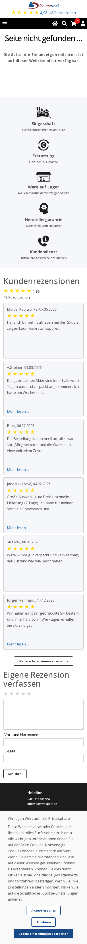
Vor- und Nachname (21, 734)
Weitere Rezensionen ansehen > (43, 661)
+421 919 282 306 (38, 799)
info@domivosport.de (42, 804)
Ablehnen (43, 922)
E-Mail (9, 751)
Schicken (15, 774)
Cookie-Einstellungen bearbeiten (43, 934)
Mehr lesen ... (18, 411)
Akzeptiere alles (43, 910)
